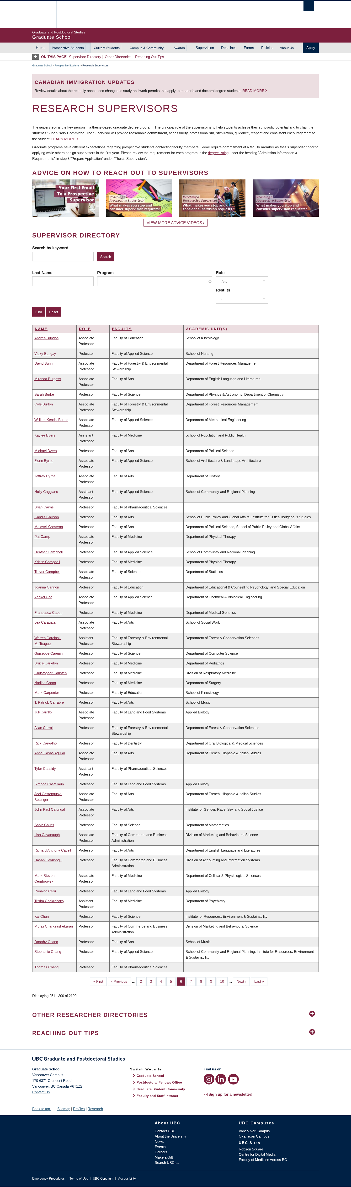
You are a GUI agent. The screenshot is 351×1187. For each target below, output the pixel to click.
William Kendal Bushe (51, 420)
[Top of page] (36, 57)
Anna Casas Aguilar (49, 753)
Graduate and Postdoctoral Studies (175, 1060)
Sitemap (63, 1109)
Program (105, 272)
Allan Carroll (43, 728)
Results (223, 290)
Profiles (79, 1109)
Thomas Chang (46, 967)
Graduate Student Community (161, 1089)
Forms (249, 48)
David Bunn (43, 363)
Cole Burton (43, 404)
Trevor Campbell (47, 572)
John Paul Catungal (49, 809)
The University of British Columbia (42, 14)
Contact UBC (165, 1131)
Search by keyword (50, 248)
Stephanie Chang (47, 952)
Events (160, 1147)
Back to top (41, 1109)
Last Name (42, 272)
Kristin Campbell (47, 562)
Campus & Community (147, 48)
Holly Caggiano (46, 492)
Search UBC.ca (167, 1162)
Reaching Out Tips (149, 57)
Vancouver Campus (254, 1131)
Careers (161, 1152)
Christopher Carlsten (50, 673)
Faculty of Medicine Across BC (263, 1160)
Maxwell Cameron (48, 527)
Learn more (63, 139)
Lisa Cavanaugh (47, 835)
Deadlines (229, 48)
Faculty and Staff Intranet (157, 1096)
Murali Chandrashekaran (53, 926)
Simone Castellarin (49, 784)
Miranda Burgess (47, 379)
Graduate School (42, 65)
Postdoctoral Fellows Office (159, 1082)
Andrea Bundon (46, 338)
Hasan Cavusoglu (48, 860)
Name (41, 329)
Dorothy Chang (46, 942)
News (159, 1141)
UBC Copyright (103, 1178)
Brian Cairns (44, 507)
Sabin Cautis (44, 825)
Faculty (122, 329)
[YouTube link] (233, 1079)
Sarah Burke (44, 394)
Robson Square (251, 1149)
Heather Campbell (48, 552)
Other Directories (118, 57)
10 (224, 981)
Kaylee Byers (44, 435)
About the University (170, 1136)
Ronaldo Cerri (45, 891)
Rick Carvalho (45, 743)
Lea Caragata (44, 622)
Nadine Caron (45, 683)
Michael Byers (45, 451)
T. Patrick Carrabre (49, 702)
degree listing (218, 153)
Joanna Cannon (46, 587)
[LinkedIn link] (220, 1079)
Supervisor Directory (85, 57)
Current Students (107, 48)
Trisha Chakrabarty (49, 901)
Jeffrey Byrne (44, 476)
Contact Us (41, 1092)
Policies (267, 48)
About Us (287, 48)
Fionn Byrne (43, 461)
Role (220, 272)
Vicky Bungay (45, 353)
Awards (179, 48)
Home (40, 48)
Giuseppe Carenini (48, 653)
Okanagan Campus (254, 1136)
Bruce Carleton (46, 663)
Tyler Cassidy (45, 768)
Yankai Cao (43, 597)
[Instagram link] (209, 1079)
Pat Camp (42, 536)
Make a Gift (164, 1157)
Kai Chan (41, 916)
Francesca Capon (48, 612)
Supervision (205, 48)
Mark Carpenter (46, 693)
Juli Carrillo (43, 712)
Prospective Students (68, 48)
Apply (310, 48)
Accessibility (127, 1178)
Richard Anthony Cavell (52, 850)
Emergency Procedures (48, 1178)
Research (95, 1109)
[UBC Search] (308, 6)
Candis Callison (46, 517)
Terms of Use (78, 1178)
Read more (253, 91)
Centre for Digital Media (257, 1154)
